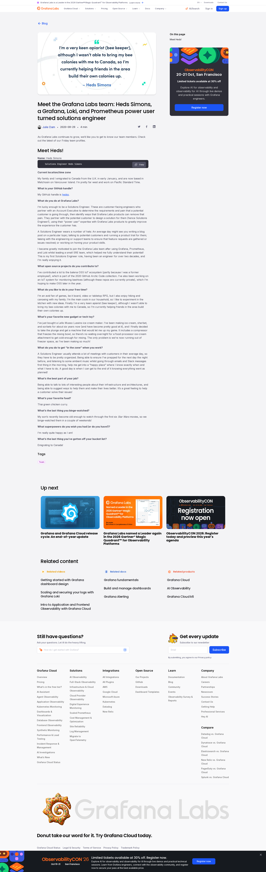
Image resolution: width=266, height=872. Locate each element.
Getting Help (208, 706)
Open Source (119, 8)
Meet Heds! (175, 39)
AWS (105, 687)
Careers (205, 682)
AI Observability (78, 677)
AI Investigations (46, 752)
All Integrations (111, 677)
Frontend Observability (49, 725)
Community (174, 687)
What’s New (43, 757)
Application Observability (50, 701)
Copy (141, 164)
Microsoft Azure (111, 697)
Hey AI (204, 716)
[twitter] (139, 127)
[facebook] (147, 127)
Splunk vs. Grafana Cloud (215, 777)
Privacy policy (204, 657)
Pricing (104, 8)
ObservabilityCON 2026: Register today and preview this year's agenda (192, 536)
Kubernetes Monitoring (49, 706)
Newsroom (207, 692)
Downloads (141, 687)
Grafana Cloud (71, 8)
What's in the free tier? (49, 687)
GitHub (139, 682)
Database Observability (49, 720)
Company (159, 8)
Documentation (176, 677)
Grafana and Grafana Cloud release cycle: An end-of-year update (69, 535)
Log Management (79, 731)
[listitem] (42, 462)
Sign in (209, 8)
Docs (147, 8)
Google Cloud (110, 692)
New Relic (108, 711)
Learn (135, 8)
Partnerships (208, 687)
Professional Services (213, 711)
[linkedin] (154, 127)
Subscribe (219, 649)
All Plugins (108, 682)
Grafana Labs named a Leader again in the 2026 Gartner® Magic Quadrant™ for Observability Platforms (132, 538)
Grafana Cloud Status (48, 762)
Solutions (89, 8)
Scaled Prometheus (80, 713)
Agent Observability (47, 697)
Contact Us (207, 701)
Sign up (223, 8)
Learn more (134, 2)
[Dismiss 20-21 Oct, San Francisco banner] (224, 51)
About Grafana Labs (212, 677)
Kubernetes (109, 701)
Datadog (107, 706)
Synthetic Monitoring (48, 730)
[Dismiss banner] (261, 854)
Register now (199, 107)
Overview (42, 677)
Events (171, 692)
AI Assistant (43, 692)
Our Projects (142, 677)
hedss (65, 194)
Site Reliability (77, 726)
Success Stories (209, 697)
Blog (45, 23)
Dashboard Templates (147, 692)
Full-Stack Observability (83, 682)
